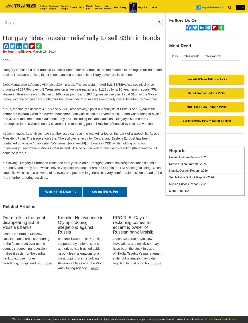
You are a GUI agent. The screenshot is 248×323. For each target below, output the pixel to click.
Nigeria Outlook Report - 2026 (188, 170)
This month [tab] (213, 56)
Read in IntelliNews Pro (60, 191)
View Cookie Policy (225, 319)
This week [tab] (191, 56)
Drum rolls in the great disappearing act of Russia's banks (24, 222)
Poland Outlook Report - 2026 (188, 157)
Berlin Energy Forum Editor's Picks (206, 120)
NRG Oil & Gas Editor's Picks (207, 107)
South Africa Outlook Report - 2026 (191, 177)
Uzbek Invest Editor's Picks (206, 93)
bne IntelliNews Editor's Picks (206, 79)
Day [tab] (175, 56)
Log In (241, 7)
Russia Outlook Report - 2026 (188, 184)
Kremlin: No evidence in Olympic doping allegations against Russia (80, 224)
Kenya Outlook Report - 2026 (188, 163)
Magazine (142, 7)
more (48, 263)
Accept (209, 319)
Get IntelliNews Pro (105, 191)
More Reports (178, 190)
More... (155, 7)
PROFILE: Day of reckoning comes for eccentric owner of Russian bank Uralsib (133, 224)
